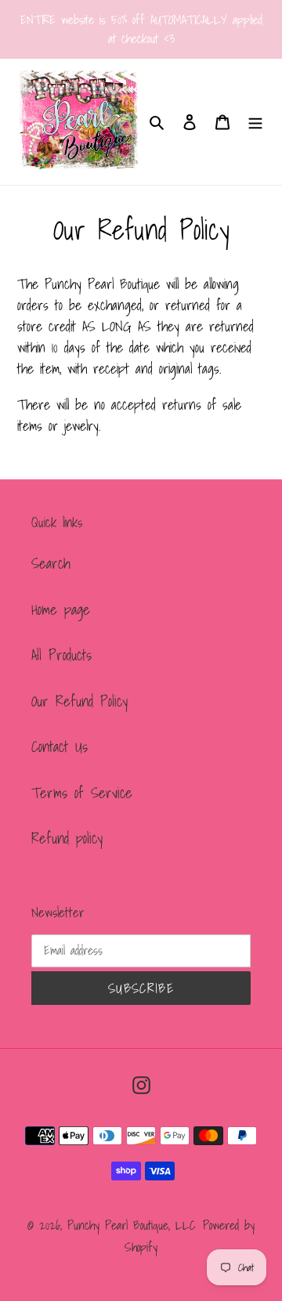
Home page (60, 609)
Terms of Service (81, 792)
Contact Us (59, 746)
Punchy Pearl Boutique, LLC (131, 1225)
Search (50, 563)
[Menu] (255, 122)
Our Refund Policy (79, 701)
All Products (61, 655)
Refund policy (67, 838)
